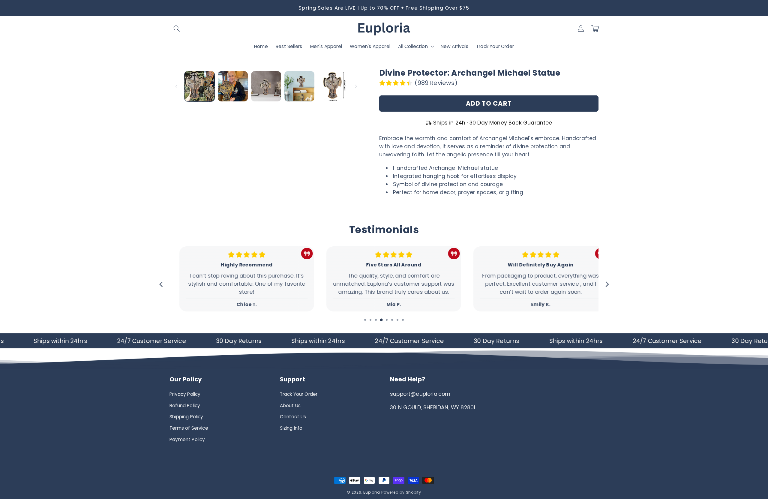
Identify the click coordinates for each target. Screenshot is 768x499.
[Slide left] (176, 86)
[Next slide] (607, 284)
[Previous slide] (161, 284)
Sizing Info (291, 428)
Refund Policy (185, 405)
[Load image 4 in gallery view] (299, 86)
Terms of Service (189, 428)
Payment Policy (187, 439)
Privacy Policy (185, 394)
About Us (290, 405)
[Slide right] (356, 86)
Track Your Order (299, 394)
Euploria (371, 492)
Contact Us (293, 416)
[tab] (365, 320)
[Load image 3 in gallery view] (266, 86)
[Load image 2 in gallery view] (233, 86)
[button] (177, 28)
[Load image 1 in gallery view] (199, 86)
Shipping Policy (186, 416)
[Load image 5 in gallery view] (333, 86)
